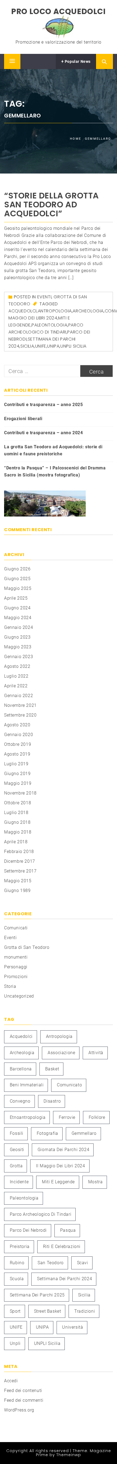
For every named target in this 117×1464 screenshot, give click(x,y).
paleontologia (49, 325)
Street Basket (47, 1311)
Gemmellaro (84, 1133)
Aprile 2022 (16, 685)
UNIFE (40, 346)
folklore (97, 1117)
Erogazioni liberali (23, 418)
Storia (10, 986)
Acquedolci (22, 311)
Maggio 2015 (18, 880)
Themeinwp (68, 1455)
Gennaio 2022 (18, 695)
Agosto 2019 (17, 754)
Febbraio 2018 (19, 851)
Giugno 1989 (17, 890)
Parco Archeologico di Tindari (40, 1214)
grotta (16, 1165)
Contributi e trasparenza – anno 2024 (43, 432)
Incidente (19, 1181)
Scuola (17, 1278)
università (72, 1327)
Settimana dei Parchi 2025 (37, 1295)
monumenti (15, 957)
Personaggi (15, 966)
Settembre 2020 (20, 715)
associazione (61, 1052)
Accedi (11, 1380)
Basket (52, 1068)
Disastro (52, 1101)
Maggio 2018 (18, 832)
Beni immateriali (27, 1084)
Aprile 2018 (16, 841)
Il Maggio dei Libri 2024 (60, 1165)
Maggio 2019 (18, 783)
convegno (20, 1101)
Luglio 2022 (16, 676)
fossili (16, 1133)
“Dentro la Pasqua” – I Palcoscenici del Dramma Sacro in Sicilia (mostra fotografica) (55, 471)
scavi (82, 1262)
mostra (95, 1181)
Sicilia (27, 346)
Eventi (44, 297)
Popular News (77, 61)
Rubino (17, 1262)
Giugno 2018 (17, 822)
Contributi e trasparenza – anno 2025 (43, 404)
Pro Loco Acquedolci (58, 11)
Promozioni (16, 976)
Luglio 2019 (16, 763)
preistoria (20, 1246)
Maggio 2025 (18, 588)
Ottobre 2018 (17, 802)
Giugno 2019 (17, 773)
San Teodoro (51, 1262)
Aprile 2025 (16, 598)
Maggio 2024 (18, 617)
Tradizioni (84, 1311)
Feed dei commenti (23, 1400)
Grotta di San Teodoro (27, 947)
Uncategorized (19, 996)
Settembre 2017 (20, 871)
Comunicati (16, 927)
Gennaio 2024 (18, 627)
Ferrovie (67, 1117)
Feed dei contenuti (23, 1390)
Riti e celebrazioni (62, 1246)
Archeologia (88, 311)
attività (95, 1052)
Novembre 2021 (20, 705)
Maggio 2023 (18, 646)
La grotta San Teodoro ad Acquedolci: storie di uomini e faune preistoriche (53, 450)
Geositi (17, 1149)
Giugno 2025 (17, 578)
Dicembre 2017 (19, 861)
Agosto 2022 (17, 666)
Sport (15, 1311)
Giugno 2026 (17, 568)
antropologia (55, 311)
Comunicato (69, 1084)
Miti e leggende (58, 1181)
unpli (15, 1343)
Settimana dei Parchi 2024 (64, 1278)
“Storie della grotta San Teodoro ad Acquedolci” (51, 204)
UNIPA (53, 346)
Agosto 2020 (17, 724)
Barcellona (21, 1068)
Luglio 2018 (16, 812)
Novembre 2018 (20, 793)
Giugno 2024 (17, 607)
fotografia (47, 1133)
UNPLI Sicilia (73, 346)
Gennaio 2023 (18, 656)
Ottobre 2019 (17, 744)
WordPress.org (19, 1410)
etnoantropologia (28, 1117)
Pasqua (68, 1230)
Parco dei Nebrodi (28, 1230)
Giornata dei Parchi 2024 (63, 1149)
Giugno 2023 (17, 637)
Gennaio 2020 (18, 734)
